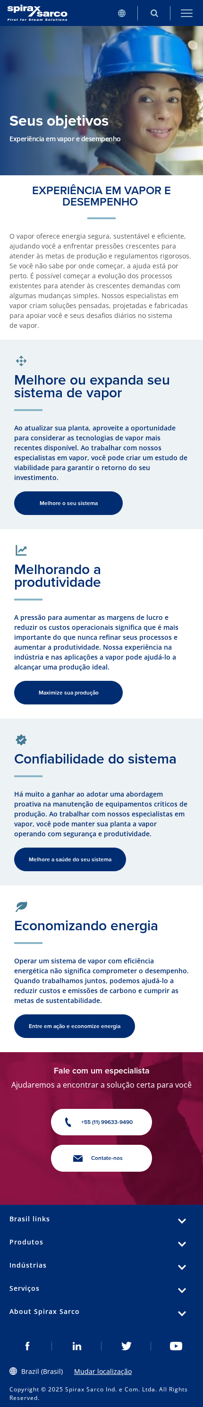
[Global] (122, 13)
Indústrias (28, 1265)
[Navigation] (187, 13)
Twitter (126, 1346)
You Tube (176, 1346)
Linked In (76, 1346)
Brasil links (29, 1218)
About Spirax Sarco (44, 1311)
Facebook (27, 1346)
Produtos (26, 1241)
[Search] (154, 13)
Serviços (24, 1288)
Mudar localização (103, 1371)
